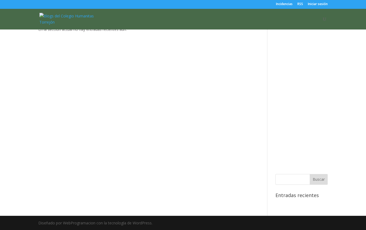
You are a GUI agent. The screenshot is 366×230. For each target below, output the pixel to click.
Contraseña (286, 52)
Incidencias (284, 4)
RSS (300, 4)
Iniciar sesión (318, 4)
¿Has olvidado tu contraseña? (301, 160)
